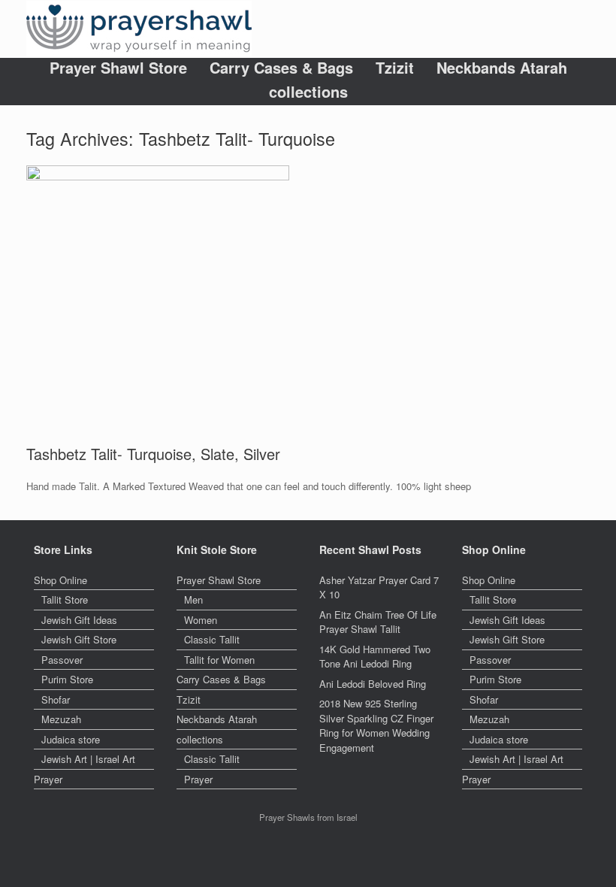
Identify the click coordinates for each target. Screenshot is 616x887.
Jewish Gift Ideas (79, 620)
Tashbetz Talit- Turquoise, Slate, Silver (153, 454)
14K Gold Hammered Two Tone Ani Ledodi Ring (374, 656)
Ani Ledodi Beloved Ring (372, 684)
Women (200, 620)
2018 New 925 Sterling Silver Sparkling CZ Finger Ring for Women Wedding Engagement (376, 725)
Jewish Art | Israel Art (88, 759)
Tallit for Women (219, 659)
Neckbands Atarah (501, 67)
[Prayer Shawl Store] (139, 29)
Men (193, 599)
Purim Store (67, 679)
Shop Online (60, 580)
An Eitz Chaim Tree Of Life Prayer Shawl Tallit (377, 622)
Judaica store (70, 739)
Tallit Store (64, 599)
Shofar (55, 699)
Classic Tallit (212, 639)
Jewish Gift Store (78, 639)
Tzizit (395, 67)
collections (308, 91)
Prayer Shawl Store (118, 67)
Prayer (48, 779)
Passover (62, 659)
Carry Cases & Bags (281, 67)
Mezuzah (61, 719)
